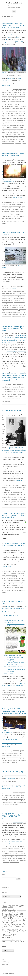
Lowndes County (17, 113)
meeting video (10, 78)
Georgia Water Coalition (13, 580)
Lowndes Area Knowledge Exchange (12, 393)
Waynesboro (23, 860)
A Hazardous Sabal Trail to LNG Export (12, 602)
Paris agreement (8, 124)
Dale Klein (4, 97)
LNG (23, 692)
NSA (18, 120)
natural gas (11, 120)
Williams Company (10, 312)
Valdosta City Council (8, 940)
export (13, 692)
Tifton (3, 136)
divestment (10, 492)
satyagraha (4, 503)
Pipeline (18, 90)
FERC (7, 209)
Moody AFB (4, 90)
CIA (18, 94)
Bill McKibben (8, 490)
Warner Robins (9, 137)
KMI (16, 391)
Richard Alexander (6, 129)
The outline (4, 612)
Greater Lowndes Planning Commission (10, 912)
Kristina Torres (5, 799)
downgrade (22, 97)
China (3, 576)
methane (4, 117)
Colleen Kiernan (16, 795)
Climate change (20, 200)
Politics (14, 386)
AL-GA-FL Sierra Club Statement (11, 615)
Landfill (20, 89)
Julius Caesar (20, 108)
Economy (17, 89)
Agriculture (15, 846)
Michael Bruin (22, 213)
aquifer (19, 92)
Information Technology (19, 106)
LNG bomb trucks (12, 111)
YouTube (8, 887)
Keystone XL (17, 496)
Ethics (18, 908)
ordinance (4, 585)
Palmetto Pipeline (21, 394)
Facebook (4, 887)
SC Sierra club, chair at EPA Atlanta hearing (12, 743)
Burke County (14, 849)
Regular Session (20, 930)
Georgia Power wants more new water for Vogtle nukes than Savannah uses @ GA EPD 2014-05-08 (13, 815)
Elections (5, 908)
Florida (15, 103)
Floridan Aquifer (20, 103)
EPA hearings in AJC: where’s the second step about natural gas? (13, 772)
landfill (24, 110)
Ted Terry (22, 134)
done (11, 673)
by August (18, 37)
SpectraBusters (5, 399)
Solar (21, 90)
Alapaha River (14, 92)
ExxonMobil (21, 101)
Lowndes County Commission (13, 927)
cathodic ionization (17, 206)
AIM (18, 204)
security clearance (9, 130)
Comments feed (5, 963)
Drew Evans (4, 99)
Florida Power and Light (7, 300)
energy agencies (14, 101)
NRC (3, 758)
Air (13, 571)
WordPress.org (5, 964)
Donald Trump (10, 97)
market (14, 115)
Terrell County (17, 589)
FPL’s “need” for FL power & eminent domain (14, 661)
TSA (15, 136)
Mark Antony (10, 115)
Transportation (8, 935)
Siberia (9, 587)
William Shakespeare (6, 139)
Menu (14, 11)
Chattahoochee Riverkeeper (8, 387)
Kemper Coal (9, 110)
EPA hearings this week (10, 778)
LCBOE (14, 573)
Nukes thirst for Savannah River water (13, 841)
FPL (13, 300)
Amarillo (21, 204)
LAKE (14, 110)
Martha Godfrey (20, 115)
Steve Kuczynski (15, 132)
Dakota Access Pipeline (20, 295)
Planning (18, 929)
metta (12, 499)
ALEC (14, 384)
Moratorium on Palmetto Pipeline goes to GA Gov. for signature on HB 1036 (13, 328)
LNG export (18, 111)
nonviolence (4, 501)
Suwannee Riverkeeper (9, 134)
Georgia (13, 104)
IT (10, 108)
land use (22, 391)
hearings (22, 797)
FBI (24, 101)
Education (4, 487)
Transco (6, 310)
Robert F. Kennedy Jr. (8, 216)
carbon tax (4, 94)
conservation (11, 295)
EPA (2, 793)
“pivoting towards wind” (12, 34)
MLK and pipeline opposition (11, 411)
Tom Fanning (10, 136)
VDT (23, 310)
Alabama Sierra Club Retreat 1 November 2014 (12, 608)
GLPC (4, 911)
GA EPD (9, 104)
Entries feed (4, 961)
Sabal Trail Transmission (19, 216)
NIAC (16, 120)
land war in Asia (18, 110)
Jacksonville (14, 108)
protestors (10, 127)
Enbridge (18, 296)
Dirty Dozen (18, 576)
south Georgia (8, 307)
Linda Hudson (5, 111)
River (3, 216)
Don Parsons (17, 387)
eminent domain (18, 578)
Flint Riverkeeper (17, 298)
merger (15, 303)
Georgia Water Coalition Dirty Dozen (12, 655)
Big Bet (23, 92)
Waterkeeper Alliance (6, 221)
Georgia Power (15, 487)
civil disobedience (15, 490)
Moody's (17, 117)
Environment (18, 384)
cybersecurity (22, 96)
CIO (20, 94)
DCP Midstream (11, 207)
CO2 (20, 485)
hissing (23, 104)
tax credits (17, 134)
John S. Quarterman (6, 401)
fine (15, 209)
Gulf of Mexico (18, 104)
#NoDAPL (24, 293)
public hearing (13, 856)
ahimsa (3, 490)
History (10, 202)
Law (13, 202)
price (5, 305)
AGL (10, 92)
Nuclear (14, 90)
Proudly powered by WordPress (8, 973)
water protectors (19, 137)
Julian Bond (11, 496)
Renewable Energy (19, 751)
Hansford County (5, 211)
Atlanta (8, 795)
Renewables (20, 127)
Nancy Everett (13, 118)
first (7, 39)
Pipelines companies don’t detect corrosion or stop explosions (13, 154)
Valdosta (4, 137)
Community (20, 905)
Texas (10, 220)
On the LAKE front (14, 3)
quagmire (15, 127)
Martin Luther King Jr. (6, 499)
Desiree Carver (7, 296)
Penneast (14, 214)
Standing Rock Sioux (6, 309)
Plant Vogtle (16, 125)
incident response (9, 106)
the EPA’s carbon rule (7, 732)
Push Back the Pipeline (12, 351)
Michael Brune (17, 499)
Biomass (14, 200)
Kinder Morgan (12, 391)
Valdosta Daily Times (17, 310)
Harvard (3, 496)
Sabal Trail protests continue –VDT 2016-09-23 (13, 233)
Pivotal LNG (4, 125)
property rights (12, 396)
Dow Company (16, 97)
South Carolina (7, 760)
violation (18, 220)
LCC (23, 918)
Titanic (6, 136)
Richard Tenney (13, 129)
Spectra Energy (18, 218)
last (11, 39)
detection (17, 207)
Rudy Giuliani (20, 129)
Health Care (10, 915)
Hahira (4, 915)
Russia (16, 585)
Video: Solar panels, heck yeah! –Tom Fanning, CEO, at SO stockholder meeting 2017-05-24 (13, 25)
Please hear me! (5, 72)
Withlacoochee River (9, 141)
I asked (16, 41)
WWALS (20, 314)
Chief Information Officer (12, 94)
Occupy (10, 122)
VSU (16, 489)
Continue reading (6, 85)
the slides (8, 606)
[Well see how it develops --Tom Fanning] (14, 71)
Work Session (19, 941)
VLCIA (19, 940)
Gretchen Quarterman (12, 914)
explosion (4, 209)
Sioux (3, 307)
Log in (3, 959)
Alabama (23, 690)
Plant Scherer (10, 125)
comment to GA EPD (18, 822)
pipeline (14, 124)
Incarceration (6, 916)
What (5, 673)
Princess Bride (5, 127)
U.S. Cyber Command (20, 136)
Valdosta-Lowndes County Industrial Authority (12, 939)
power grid (21, 125)
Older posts (5, 871)
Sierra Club (16, 130)
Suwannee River (5, 220)
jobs (19, 580)
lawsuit (11, 302)
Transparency (9, 934)
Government (10, 793)
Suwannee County (9, 589)
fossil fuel (10, 494)
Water (24, 90)
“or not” (9, 37)
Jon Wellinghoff (9, 755)
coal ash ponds (15, 96)
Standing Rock (9, 132)
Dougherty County (6, 578)
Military (24, 89)
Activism (4, 905)
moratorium (7, 394)
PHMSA (18, 214)
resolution (13, 585)
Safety (7, 204)
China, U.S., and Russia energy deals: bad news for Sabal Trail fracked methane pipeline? (14, 515)
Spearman (12, 218)
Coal (14, 89)
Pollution (11, 930)
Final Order (11, 209)
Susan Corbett (14, 760)
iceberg (3, 106)
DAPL (3, 296)
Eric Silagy (8, 298)
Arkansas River (5, 206)
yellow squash (18, 141)
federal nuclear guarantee (7, 103)
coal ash (9, 96)
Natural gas (9, 90)
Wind (3, 92)
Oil (24, 202)
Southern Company (12, 860)
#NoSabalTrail (5, 295)
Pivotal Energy (20, 124)
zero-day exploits (10, 143)
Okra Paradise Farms (17, 122)
